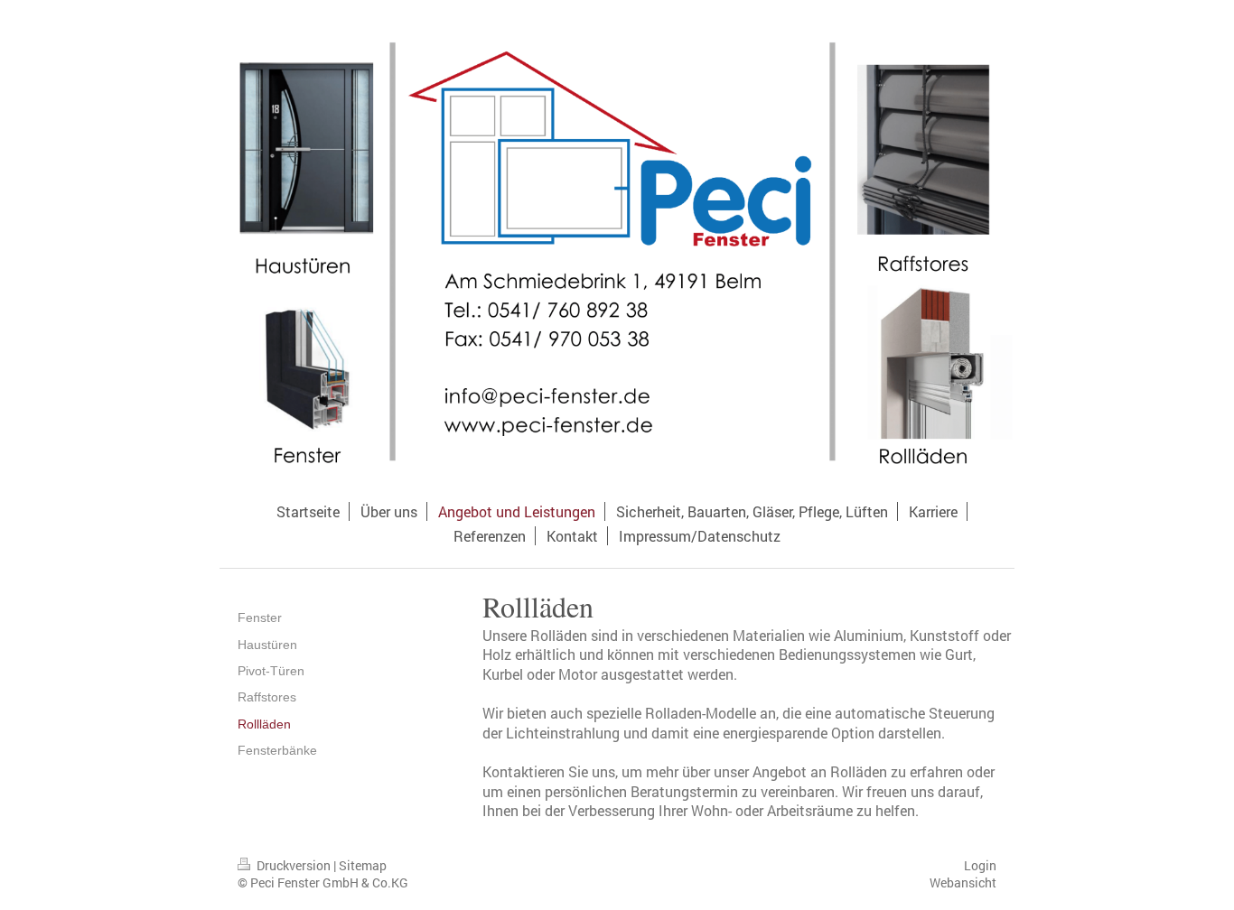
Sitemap (363, 865)
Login (980, 865)
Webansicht (963, 882)
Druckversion (293, 865)
